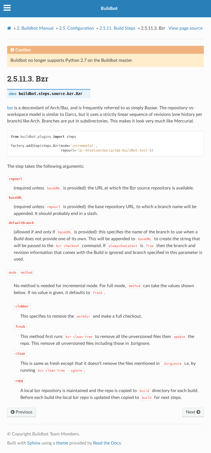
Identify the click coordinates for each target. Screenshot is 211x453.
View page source (185, 28)
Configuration (76, 28)
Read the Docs (107, 443)
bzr (10, 108)
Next (191, 412)
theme (62, 443)
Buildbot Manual (35, 28)
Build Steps (117, 28)
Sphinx (33, 443)
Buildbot (109, 8)
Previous (23, 412)
